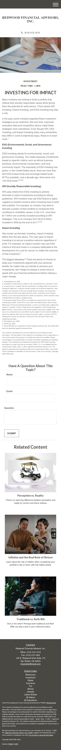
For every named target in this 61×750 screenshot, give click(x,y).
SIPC (16, 744)
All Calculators (30, 700)
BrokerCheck (51, 703)
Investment (30, 677)
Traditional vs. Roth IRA (30, 619)
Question (9, 408)
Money (31, 688)
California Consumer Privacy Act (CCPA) (19, 732)
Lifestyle (30, 691)
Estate (30, 680)
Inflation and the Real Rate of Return (30, 557)
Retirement (30, 674)
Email (9, 391)
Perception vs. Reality (30, 495)
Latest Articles (30, 694)
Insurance (30, 683)
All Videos (30, 697)
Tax (30, 686)
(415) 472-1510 (32, 32)
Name (9, 374)
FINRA (10, 744)
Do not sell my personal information (41, 735)
